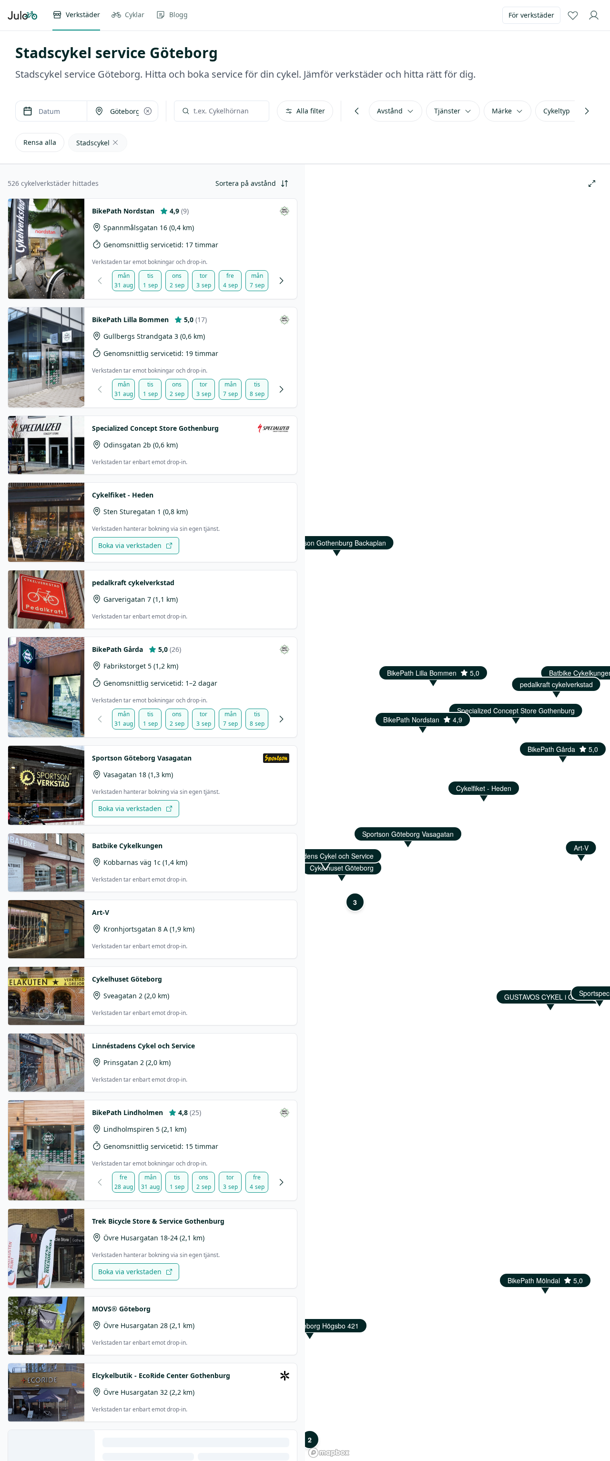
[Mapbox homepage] (329, 1452)
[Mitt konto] (593, 15)
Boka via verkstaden (130, 545)
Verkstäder (83, 14)
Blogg (178, 14)
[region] (457, 730)
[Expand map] (591, 183)
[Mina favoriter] (572, 15)
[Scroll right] (587, 111)
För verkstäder (531, 15)
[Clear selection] (147, 111)
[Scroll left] (357, 111)
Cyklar (134, 14)
